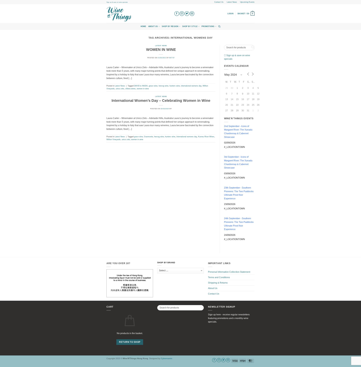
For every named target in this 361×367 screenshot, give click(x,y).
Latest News (232, 2)
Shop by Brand (166, 263)
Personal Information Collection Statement (229, 272)
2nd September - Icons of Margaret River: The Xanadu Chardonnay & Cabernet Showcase (238, 131)
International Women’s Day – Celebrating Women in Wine (161, 100)
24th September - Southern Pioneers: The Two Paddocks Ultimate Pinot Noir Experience (239, 223)
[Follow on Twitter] (187, 13)
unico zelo (120, 89)
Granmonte (148, 137)
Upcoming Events (247, 2)
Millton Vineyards (113, 139)
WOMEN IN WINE (161, 50)
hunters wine (175, 86)
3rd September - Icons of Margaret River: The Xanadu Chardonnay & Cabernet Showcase (238, 162)
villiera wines (130, 89)
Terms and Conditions (219, 277)
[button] (246, 14)
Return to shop (129, 342)
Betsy (172, 58)
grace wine (153, 86)
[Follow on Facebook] (176, 13)
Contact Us (219, 2)
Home (143, 26)
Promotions (208, 26)
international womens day (191, 86)
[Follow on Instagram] (182, 13)
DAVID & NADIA (141, 86)
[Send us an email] (192, 13)
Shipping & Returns (218, 283)
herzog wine (163, 86)
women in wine (143, 89)
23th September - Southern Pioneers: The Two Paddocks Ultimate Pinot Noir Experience (239, 193)
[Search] (219, 26)
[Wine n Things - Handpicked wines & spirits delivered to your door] (138, 14)
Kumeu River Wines (206, 137)
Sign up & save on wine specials (117, 2)
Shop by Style (190, 26)
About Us (153, 26)
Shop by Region (170, 26)
